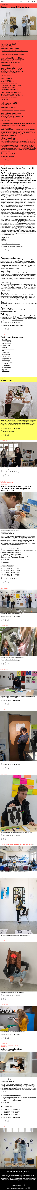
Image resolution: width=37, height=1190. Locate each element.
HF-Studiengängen (12, 316)
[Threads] (3, 159)
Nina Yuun (4, 369)
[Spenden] (32, 1)
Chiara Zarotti (5, 371)
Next (32, 858)
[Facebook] (1, 159)
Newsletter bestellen (8, 156)
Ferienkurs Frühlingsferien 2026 (9, 1045)
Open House (27, 141)
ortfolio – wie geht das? (9, 87)
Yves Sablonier (6, 356)
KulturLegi (3, 305)
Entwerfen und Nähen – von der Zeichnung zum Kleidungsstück (19, 123)
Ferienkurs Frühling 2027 (7, 482)
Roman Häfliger (6, 345)
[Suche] (24, 1)
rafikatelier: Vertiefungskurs (10, 89)
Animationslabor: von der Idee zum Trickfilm (14, 125)
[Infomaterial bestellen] (35, 1)
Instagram (3, 239)
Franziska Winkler (6, 367)
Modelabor (5, 53)
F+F (3, 2)
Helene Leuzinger (6, 351)
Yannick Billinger (6, 340)
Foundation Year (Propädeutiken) (21, 317)
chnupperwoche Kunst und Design (12, 85)
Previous (4, 858)
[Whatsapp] (8, 159)
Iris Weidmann (6, 365)
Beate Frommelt (6, 343)
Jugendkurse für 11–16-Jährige (11, 154)
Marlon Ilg (4, 347)
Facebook (3, 240)
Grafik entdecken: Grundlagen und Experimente (15, 51)
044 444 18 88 (28, 147)
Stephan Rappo (6, 352)
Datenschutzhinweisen (7, 1178)
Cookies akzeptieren (17, 1185)
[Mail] (6, 159)
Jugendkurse (4, 335)
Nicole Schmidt (6, 360)
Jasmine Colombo (7, 341)
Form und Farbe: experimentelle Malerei (13, 54)
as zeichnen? (6, 65)
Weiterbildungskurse (17, 320)
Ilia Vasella (5, 363)
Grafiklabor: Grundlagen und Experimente (13, 110)
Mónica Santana (6, 358)
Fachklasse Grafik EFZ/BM (24, 318)
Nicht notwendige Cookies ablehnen (17, 1188)
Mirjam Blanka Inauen (8, 349)
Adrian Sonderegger (7, 362)
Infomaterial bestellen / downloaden (12, 246)
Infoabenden (15, 141)
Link (32, 149)
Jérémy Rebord (6, 354)
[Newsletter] (28, 1)
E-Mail (23, 148)
